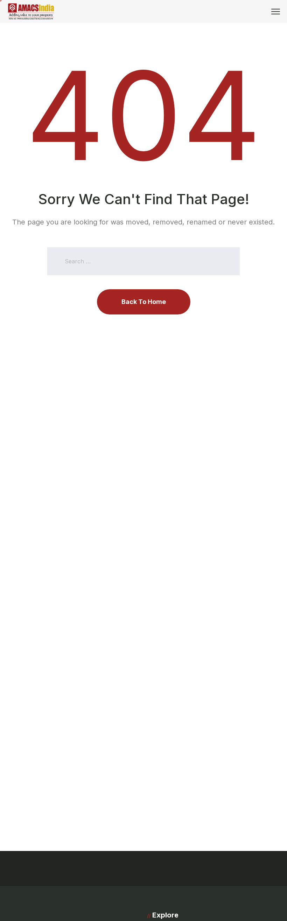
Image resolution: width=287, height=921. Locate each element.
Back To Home (143, 301)
